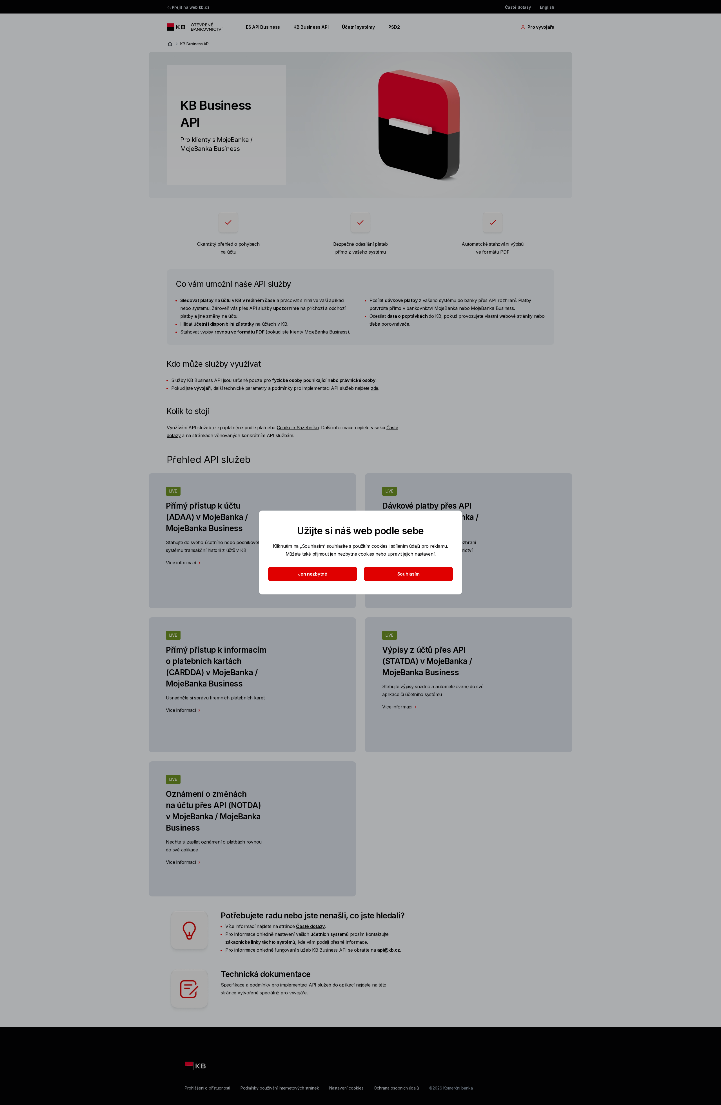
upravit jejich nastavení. (412, 554)
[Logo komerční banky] (199, 27)
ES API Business (263, 27)
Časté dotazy (518, 7)
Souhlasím (408, 574)
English (547, 7)
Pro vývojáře (541, 27)
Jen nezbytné (312, 574)
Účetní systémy (358, 27)
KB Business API (310, 27)
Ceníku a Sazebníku (298, 427)
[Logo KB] (196, 1065)
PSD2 (394, 27)
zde (374, 388)
